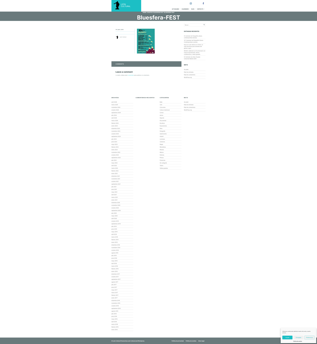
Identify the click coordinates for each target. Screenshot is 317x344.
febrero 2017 (114, 295)
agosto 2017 (114, 282)
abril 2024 (114, 118)
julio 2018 (114, 255)
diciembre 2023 (115, 128)
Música (162, 152)
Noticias (162, 155)
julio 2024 (114, 115)
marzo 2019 (114, 237)
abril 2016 (114, 321)
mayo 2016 (114, 319)
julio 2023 (114, 139)
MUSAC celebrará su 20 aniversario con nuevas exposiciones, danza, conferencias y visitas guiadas (194, 52)
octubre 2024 (115, 110)
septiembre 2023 (116, 136)
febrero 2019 (114, 239)
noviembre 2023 (115, 131)
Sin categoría (163, 163)
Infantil (161, 136)
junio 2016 (114, 316)
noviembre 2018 (115, 247)
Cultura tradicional (165, 110)
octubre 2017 (115, 276)
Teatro (161, 165)
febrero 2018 (114, 268)
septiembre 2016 (116, 308)
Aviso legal (201, 341)
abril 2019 (114, 234)
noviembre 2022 (115, 152)
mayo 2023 (114, 144)
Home (144, 12)
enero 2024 (114, 126)
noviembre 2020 (115, 205)
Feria (161, 128)
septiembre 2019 (116, 223)
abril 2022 (114, 165)
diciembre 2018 (115, 245)
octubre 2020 (115, 208)
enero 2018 (114, 271)
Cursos (161, 112)
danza (161, 115)
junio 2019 (114, 229)
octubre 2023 (115, 133)
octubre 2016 (115, 305)
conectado (131, 75)
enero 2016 (114, 329)
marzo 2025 (114, 104)
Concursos (162, 107)
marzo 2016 (114, 324)
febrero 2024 (115, 123)
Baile (161, 102)
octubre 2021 (115, 181)
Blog (192, 9)
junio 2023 (114, 141)
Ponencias (162, 160)
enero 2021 (114, 200)
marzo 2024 (114, 120)
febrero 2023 (115, 147)
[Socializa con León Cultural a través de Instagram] (189, 2)
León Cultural (116, 341)
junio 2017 (114, 287)
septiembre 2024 (116, 112)
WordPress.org (188, 77)
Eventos (150, 12)
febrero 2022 (114, 171)
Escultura (162, 123)
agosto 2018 (114, 253)
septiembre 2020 (116, 210)
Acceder (186, 69)
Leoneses (162, 139)
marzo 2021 (114, 197)
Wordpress (141, 341)
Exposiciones (163, 126)
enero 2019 (114, 242)
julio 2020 (114, 213)
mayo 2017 (114, 290)
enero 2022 (114, 173)
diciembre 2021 (115, 176)
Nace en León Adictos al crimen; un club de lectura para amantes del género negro (193, 46)
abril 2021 (114, 194)
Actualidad (175, 9)
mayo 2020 (114, 215)
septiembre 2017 (116, 279)
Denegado (298, 337)
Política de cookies (297, 341)
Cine (161, 104)
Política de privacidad (178, 341)
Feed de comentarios (189, 74)
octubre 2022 (115, 155)
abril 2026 (114, 102)
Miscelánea (163, 147)
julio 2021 (113, 186)
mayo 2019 (114, 231)
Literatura (162, 141)
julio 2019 (114, 226)
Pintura (162, 157)
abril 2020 (114, 218)
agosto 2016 (114, 311)
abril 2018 (114, 263)
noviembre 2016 (115, 303)
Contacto (200, 9)
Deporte (162, 118)
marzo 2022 (114, 168)
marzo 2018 (114, 266)
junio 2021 (114, 189)
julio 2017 (113, 284)
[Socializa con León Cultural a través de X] (196, 2)
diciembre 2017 (115, 274)
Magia (161, 144)
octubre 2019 (115, 221)
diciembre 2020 (115, 202)
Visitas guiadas (164, 168)
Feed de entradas (188, 72)
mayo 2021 (114, 192)
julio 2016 (114, 313)
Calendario (185, 9)
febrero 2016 (114, 327)
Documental (163, 120)
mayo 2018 (114, 260)
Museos (162, 149)
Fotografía (162, 131)
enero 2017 (114, 298)
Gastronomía (163, 133)
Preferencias (309, 337)
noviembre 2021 (115, 178)
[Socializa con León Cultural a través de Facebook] (202, 2)
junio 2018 (114, 258)
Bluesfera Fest (158, 12)
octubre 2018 (115, 250)
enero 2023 (114, 149)
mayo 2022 (114, 163)
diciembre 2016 (115, 300)
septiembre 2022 (116, 157)
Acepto (287, 337)
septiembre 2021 (116, 184)
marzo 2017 (114, 292)
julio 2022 (114, 160)
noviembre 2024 (115, 107)
